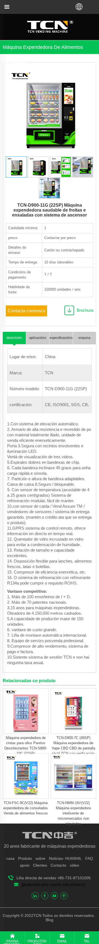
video (74, 865)
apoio (24, 865)
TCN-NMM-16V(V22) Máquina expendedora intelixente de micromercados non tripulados (73, 813)
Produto (25, 858)
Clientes (40, 865)
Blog (49, 920)
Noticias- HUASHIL (65, 858)
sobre (40, 858)
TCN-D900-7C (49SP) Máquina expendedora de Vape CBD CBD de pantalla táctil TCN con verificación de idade (73, 748)
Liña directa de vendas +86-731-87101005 (53, 878)
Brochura (85, 310)
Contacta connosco (26, 310)
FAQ (89, 858)
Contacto (58, 865)
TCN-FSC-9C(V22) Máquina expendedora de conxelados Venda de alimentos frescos (25, 808)
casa (10, 858)
